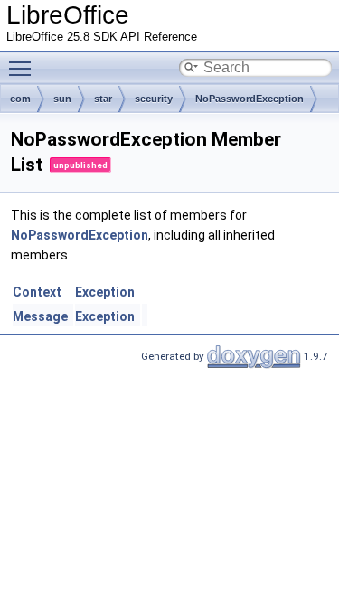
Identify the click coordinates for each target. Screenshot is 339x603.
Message (40, 316)
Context (37, 292)
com (20, 98)
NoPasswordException (249, 98)
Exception (105, 292)
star (103, 98)
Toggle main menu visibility (23, 68)
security (154, 98)
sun (62, 98)
